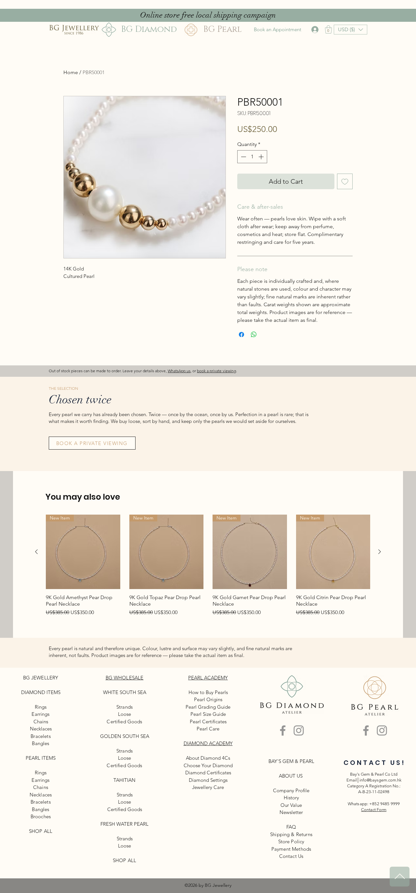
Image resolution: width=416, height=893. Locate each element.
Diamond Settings (208, 780)
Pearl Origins (208, 699)
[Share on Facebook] (241, 334)
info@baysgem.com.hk (380, 780)
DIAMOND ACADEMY (208, 743)
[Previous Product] (36, 552)
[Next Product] (380, 552)
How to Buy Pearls (208, 692)
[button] (328, 29)
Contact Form (373, 809)
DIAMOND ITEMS (40, 692)
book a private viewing (216, 370)
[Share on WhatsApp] (254, 334)
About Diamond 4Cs (208, 758)
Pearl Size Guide (208, 714)
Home (70, 72)
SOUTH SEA (133, 692)
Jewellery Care (208, 787)
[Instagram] (299, 730)
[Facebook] (283, 730)
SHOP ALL (40, 831)
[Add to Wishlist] (345, 181)
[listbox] (350, 29)
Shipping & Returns (291, 834)
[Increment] (261, 157)
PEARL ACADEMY (208, 678)
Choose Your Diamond (208, 765)
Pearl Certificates (208, 721)
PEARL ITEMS (41, 758)
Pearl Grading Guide (208, 707)
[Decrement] (242, 157)
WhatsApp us (179, 370)
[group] (208, 565)
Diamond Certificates (208, 772)
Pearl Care (208, 729)
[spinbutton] (252, 157)
